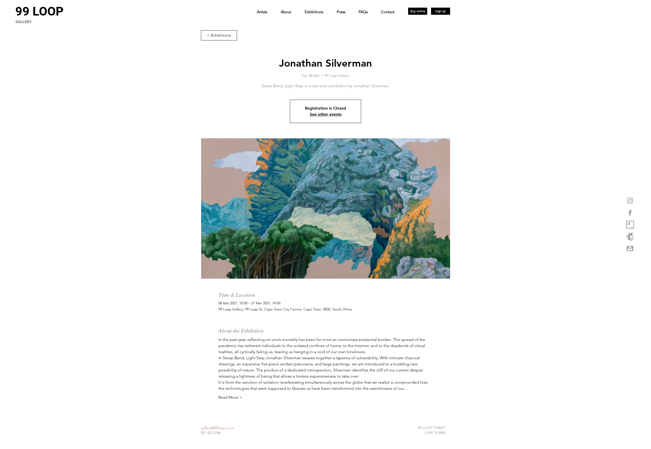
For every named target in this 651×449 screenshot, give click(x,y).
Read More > (230, 397)
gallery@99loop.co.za (217, 428)
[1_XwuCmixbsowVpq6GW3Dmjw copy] (630, 225)
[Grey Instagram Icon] (630, 201)
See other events (326, 114)
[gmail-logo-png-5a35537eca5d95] (630, 248)
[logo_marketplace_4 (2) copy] (630, 237)
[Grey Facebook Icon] (630, 213)
